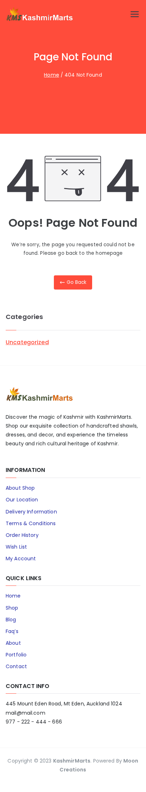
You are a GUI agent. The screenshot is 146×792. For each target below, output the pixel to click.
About (13, 643)
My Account (21, 558)
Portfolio (16, 654)
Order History (22, 535)
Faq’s (12, 631)
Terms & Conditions (31, 523)
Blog (11, 619)
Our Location (22, 499)
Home (13, 595)
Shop (12, 607)
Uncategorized (27, 342)
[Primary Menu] (134, 14)
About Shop (20, 487)
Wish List (16, 546)
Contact (16, 666)
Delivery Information (31, 511)
